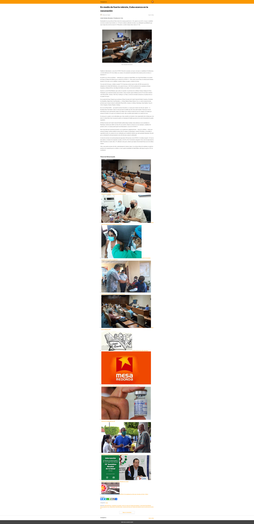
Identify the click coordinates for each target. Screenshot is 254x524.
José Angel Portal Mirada (145, 505)
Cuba (107, 502)
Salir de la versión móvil (127, 522)
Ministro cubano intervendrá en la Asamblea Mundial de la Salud (114, 481)
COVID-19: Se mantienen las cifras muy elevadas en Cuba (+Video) (134, 494)
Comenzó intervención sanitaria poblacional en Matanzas (113, 294)
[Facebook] (101, 499)
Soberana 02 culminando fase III (108, 421)
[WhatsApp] (108, 499)
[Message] (110, 499)
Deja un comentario (127, 512)
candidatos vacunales (116, 505)
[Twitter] (103, 499)
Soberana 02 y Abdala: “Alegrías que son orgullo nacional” (113, 194)
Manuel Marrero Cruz (104, 506)
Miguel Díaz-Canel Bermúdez (116, 506)
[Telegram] (106, 499)
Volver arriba (151, 518)
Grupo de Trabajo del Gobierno (133, 505)
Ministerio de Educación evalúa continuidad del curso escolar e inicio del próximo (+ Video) (120, 385)
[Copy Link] (114, 499)
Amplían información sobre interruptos (140, 350)
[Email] (112, 499)
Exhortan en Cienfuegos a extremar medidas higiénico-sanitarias (114, 454)
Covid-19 (124, 505)
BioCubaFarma (108, 505)
